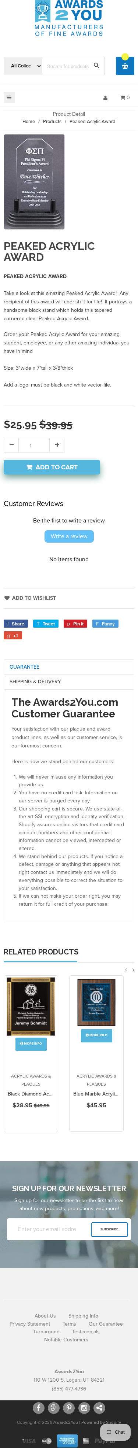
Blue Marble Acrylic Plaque (103, 1094)
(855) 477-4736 (69, 1389)
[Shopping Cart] (125, 66)
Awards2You (65, 1422)
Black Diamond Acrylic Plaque (41, 1094)
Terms (69, 1324)
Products (52, 122)
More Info (32, 1044)
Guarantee (24, 667)
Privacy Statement (30, 1324)
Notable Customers (66, 1340)
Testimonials (86, 1332)
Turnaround (46, 1332)
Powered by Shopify (101, 1422)
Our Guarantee (106, 1324)
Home (28, 122)
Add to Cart (57, 467)
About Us (45, 1316)
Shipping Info (83, 1316)
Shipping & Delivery (35, 682)
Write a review (69, 536)
